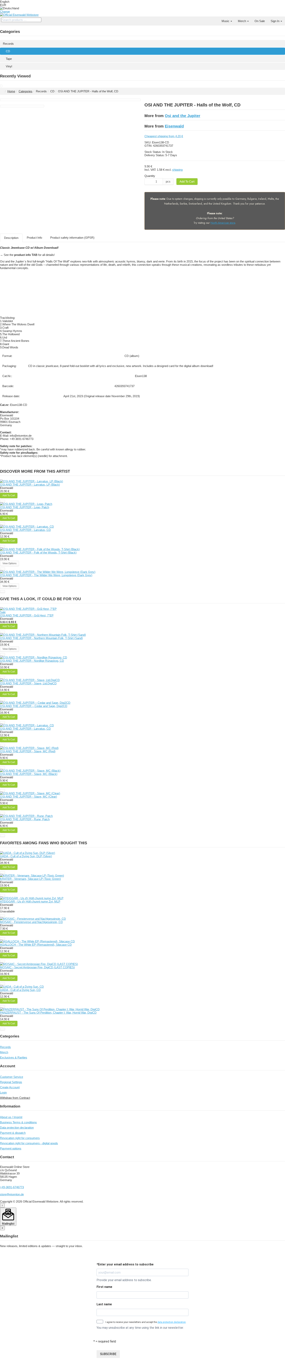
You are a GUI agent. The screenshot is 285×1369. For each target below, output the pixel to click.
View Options (9, 563)
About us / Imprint (11, 1117)
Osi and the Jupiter (182, 116)
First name (104, 1287)
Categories (25, 91)
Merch (242, 21)
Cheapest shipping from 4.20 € (163, 136)
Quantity (149, 175)
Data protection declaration (17, 1127)
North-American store (223, 223)
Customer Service (11, 1076)
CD (8, 51)
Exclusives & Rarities (13, 1057)
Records (8, 43)
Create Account (10, 1087)
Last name (104, 1304)
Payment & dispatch (13, 1132)
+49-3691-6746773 (12, 1187)
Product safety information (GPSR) (72, 237)
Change (5, 11)
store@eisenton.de (12, 1194)
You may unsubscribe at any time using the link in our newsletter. (140, 1328)
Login (3, 1092)
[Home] (216, 19)
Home (11, 91)
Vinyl (9, 66)
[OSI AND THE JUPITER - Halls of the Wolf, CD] (1, 86)
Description (11, 237)
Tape (9, 58)
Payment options (10, 1148)
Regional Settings (11, 1082)
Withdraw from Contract (15, 1097)
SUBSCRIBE (108, 1354)
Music (226, 21)
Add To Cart (187, 181)
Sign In (275, 21)
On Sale (260, 21)
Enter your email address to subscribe (125, 1264)
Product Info (34, 237)
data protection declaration (171, 1322)
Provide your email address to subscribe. (124, 1280)
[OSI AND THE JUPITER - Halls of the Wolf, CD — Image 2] (22, 106)
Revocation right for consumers (20, 1138)
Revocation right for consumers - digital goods (29, 1143)
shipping (177, 169)
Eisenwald (174, 126)
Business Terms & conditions (18, 1122)
